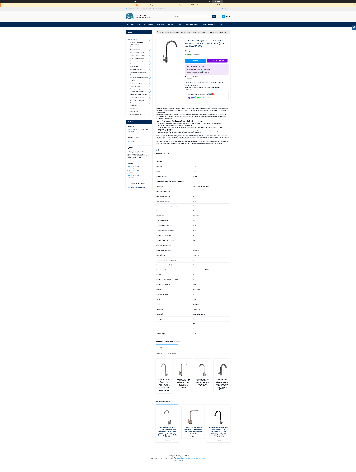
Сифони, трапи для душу (137, 100)
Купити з (214, 60)
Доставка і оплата (174, 24)
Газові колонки (134, 111)
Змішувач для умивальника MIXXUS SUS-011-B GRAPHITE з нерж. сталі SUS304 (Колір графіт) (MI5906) (222, 384)
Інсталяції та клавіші (136, 83)
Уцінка (132, 47)
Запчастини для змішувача (138, 61)
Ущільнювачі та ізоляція (137, 97)
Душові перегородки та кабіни (139, 77)
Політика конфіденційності (198, 458)
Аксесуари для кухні (136, 69)
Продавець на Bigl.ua (178, 457)
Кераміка (132, 80)
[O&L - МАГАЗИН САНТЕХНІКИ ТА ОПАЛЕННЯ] (130, 19)
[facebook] (156, 150)
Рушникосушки (134, 75)
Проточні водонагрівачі (137, 58)
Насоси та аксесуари (136, 89)
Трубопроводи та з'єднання (138, 91)
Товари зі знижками (209, 24)
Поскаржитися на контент (183, 458)
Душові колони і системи (137, 52)
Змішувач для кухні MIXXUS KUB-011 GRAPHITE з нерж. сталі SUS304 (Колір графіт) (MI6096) (183, 383)
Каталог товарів (132, 39)
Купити (195, 60)
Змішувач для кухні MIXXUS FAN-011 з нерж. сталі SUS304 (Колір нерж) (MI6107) (203, 382)
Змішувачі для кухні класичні (170, 32)
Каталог (140, 24)
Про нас (151, 24)
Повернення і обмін (191, 24)
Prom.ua (187, 455)
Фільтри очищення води (137, 55)
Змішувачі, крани (135, 49)
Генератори (133, 105)
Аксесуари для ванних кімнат (138, 72)
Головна (130, 24)
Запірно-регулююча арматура (138, 94)
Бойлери (132, 108)
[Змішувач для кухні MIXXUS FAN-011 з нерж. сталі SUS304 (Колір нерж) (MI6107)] (202, 368)
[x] (158, 150)
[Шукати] (214, 16)
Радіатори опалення (136, 86)
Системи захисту (135, 103)
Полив (132, 63)
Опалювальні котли (135, 114)
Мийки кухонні (134, 66)
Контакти (160, 24)
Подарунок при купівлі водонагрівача (136, 43)
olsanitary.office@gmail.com (137, 187)
